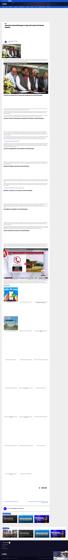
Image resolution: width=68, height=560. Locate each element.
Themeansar (15, 558)
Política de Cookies (5, 548)
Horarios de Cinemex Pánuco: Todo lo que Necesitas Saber (8, 519)
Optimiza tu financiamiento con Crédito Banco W (9, 533)
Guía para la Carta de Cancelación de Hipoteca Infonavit (41, 519)
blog (5, 23)
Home (38, 558)
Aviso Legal (3, 546)
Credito (4, 531)
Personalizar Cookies (48, 558)
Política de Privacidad (5, 544)
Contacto (44, 558)
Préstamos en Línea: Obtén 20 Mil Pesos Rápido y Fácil (25, 519)
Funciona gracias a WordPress (5, 558)
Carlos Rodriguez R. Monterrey (13, 41)
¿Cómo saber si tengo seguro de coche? (11, 501)
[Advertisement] (34, 13)
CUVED (4, 4)
